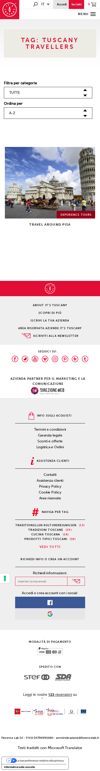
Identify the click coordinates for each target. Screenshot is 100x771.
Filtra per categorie (20, 83)
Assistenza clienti (50, 480)
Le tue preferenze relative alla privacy (40, 760)
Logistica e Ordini (50, 447)
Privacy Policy (50, 486)
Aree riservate (50, 498)
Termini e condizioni (50, 429)
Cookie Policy (50, 492)
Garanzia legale (50, 435)
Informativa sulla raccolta (19, 766)
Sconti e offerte (50, 441)
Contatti (50, 475)
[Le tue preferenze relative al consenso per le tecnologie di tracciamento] (5, 578)
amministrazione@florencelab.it (77, 738)
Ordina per (13, 103)
